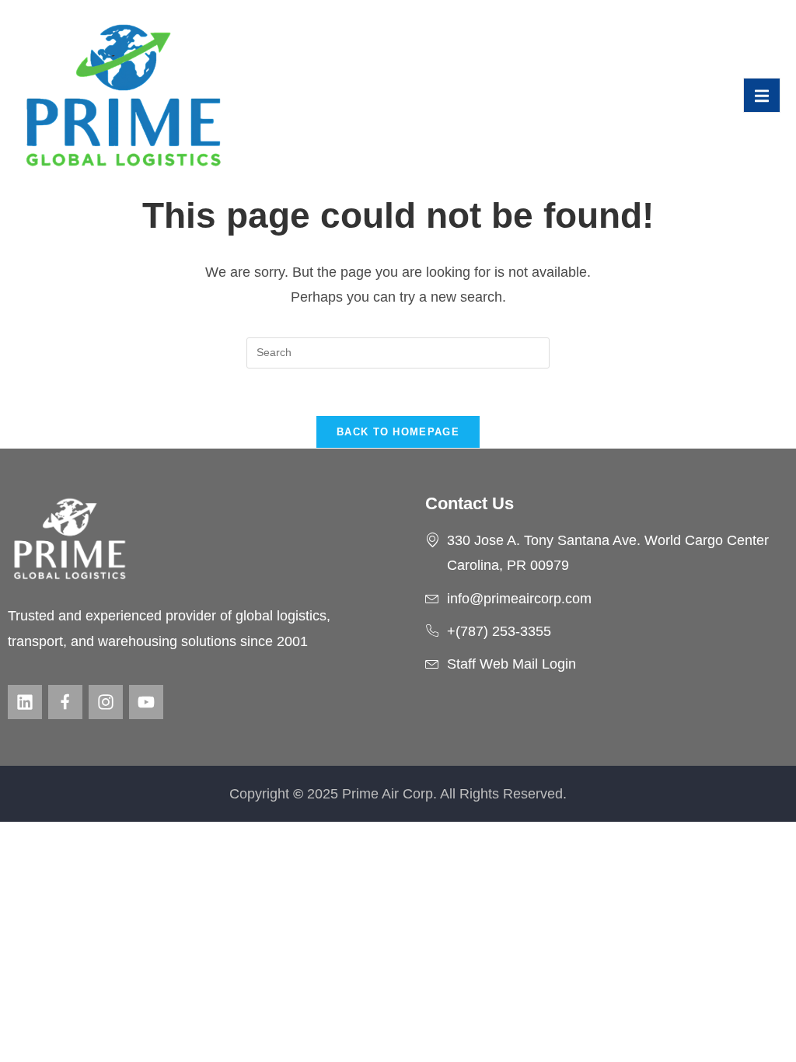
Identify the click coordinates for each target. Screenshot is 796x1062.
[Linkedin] (25, 702)
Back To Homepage (398, 432)
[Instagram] (106, 702)
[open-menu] (761, 95)
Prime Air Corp (387, 794)
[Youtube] (146, 702)
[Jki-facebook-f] (65, 702)
